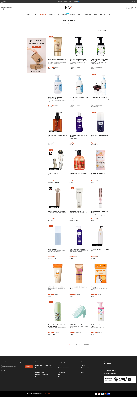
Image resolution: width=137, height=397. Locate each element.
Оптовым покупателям (64, 367)
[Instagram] (4, 2)
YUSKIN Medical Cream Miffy (56, 287)
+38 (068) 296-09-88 (6, 7)
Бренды (79, 14)
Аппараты (65, 14)
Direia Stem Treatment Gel (77, 211)
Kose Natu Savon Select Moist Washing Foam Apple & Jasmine (100, 60)
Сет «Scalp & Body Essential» (99, 97)
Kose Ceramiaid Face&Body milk (79, 97)
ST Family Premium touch (98, 173)
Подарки (72, 14)
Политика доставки (40, 372)
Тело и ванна (42, 14)
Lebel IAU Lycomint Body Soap (78, 173)
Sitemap (83, 372)
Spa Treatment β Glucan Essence (57, 135)
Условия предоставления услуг (43, 365)
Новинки (102, 14)
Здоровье (52, 14)
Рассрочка (38, 376)
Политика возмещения (41, 370)
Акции (96, 14)
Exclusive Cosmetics (47, 393)
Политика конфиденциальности (43, 367)
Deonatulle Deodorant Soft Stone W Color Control (57, 325)
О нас (59, 370)
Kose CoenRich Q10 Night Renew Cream (79, 287)
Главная (64, 24)
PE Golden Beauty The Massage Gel (100, 250)
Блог (109, 14)
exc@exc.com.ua (5, 9)
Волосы (28, 14)
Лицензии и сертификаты (42, 374)
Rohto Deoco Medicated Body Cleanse (78, 136)
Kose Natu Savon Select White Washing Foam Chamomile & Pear (79, 60)
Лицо (34, 14)
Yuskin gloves (95, 287)
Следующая (86, 344)
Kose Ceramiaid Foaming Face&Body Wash (55, 98)
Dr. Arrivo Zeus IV (53, 173)
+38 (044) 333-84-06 (111, 373)
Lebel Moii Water (53, 249)
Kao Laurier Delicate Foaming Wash (99, 325)
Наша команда (62, 372)
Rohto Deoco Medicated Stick (99, 135)
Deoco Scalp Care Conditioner (78, 249)
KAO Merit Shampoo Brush (77, 325)
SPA (58, 14)
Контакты (60, 379)
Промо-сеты (88, 14)
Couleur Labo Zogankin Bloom (56, 211)
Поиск (59, 365)
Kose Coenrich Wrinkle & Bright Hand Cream (57, 60)
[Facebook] (2, 2)
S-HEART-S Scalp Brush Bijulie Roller (99, 212)
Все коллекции (85, 367)
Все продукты (84, 370)
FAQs (59, 376)
